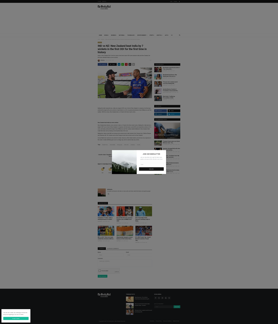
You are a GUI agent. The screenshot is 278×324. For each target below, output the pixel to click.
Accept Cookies (16, 318)
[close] (29, 310)
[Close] (164, 152)
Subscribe (151, 169)
